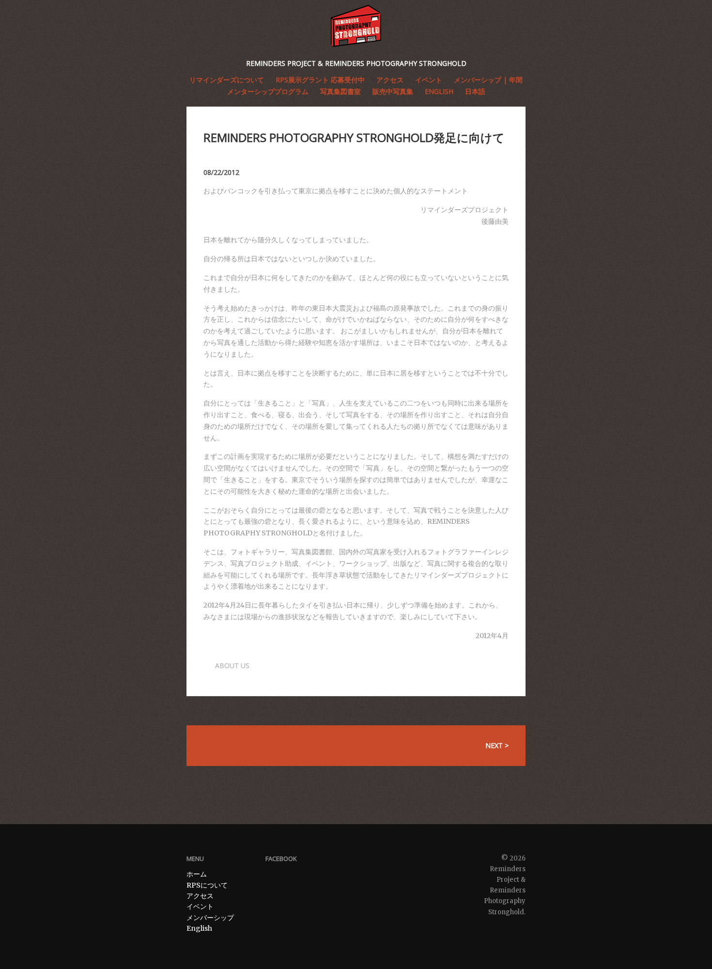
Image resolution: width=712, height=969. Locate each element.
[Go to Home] (356, 26)
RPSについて (207, 885)
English (439, 91)
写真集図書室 (340, 91)
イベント (200, 906)
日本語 (475, 91)
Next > (497, 745)
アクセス (200, 895)
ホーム (196, 874)
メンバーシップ (210, 917)
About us (232, 665)
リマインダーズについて (226, 79)
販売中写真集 (392, 91)
